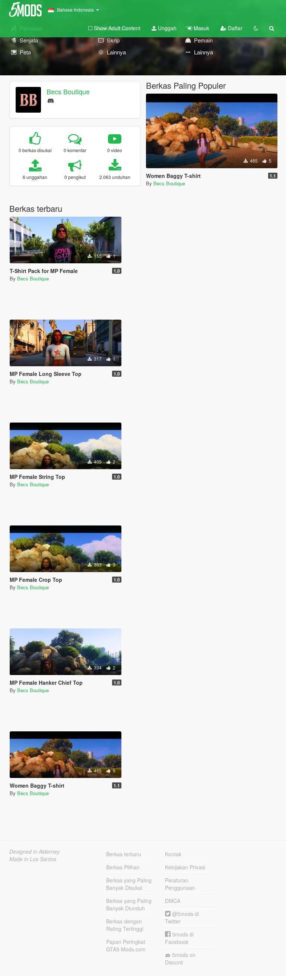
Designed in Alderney (34, 851)
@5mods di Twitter (182, 917)
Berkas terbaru (123, 854)
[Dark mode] (256, 28)
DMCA (172, 900)
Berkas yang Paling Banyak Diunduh (129, 904)
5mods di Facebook (179, 938)
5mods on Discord (180, 958)
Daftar (234, 28)
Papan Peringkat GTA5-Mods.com (126, 945)
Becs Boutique (68, 91)
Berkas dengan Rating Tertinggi (124, 924)
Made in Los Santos (32, 859)
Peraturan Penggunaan (180, 883)
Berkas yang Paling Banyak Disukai (129, 883)
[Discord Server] (51, 99)
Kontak (173, 854)
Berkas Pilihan (123, 867)
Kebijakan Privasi (185, 867)
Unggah (166, 28)
